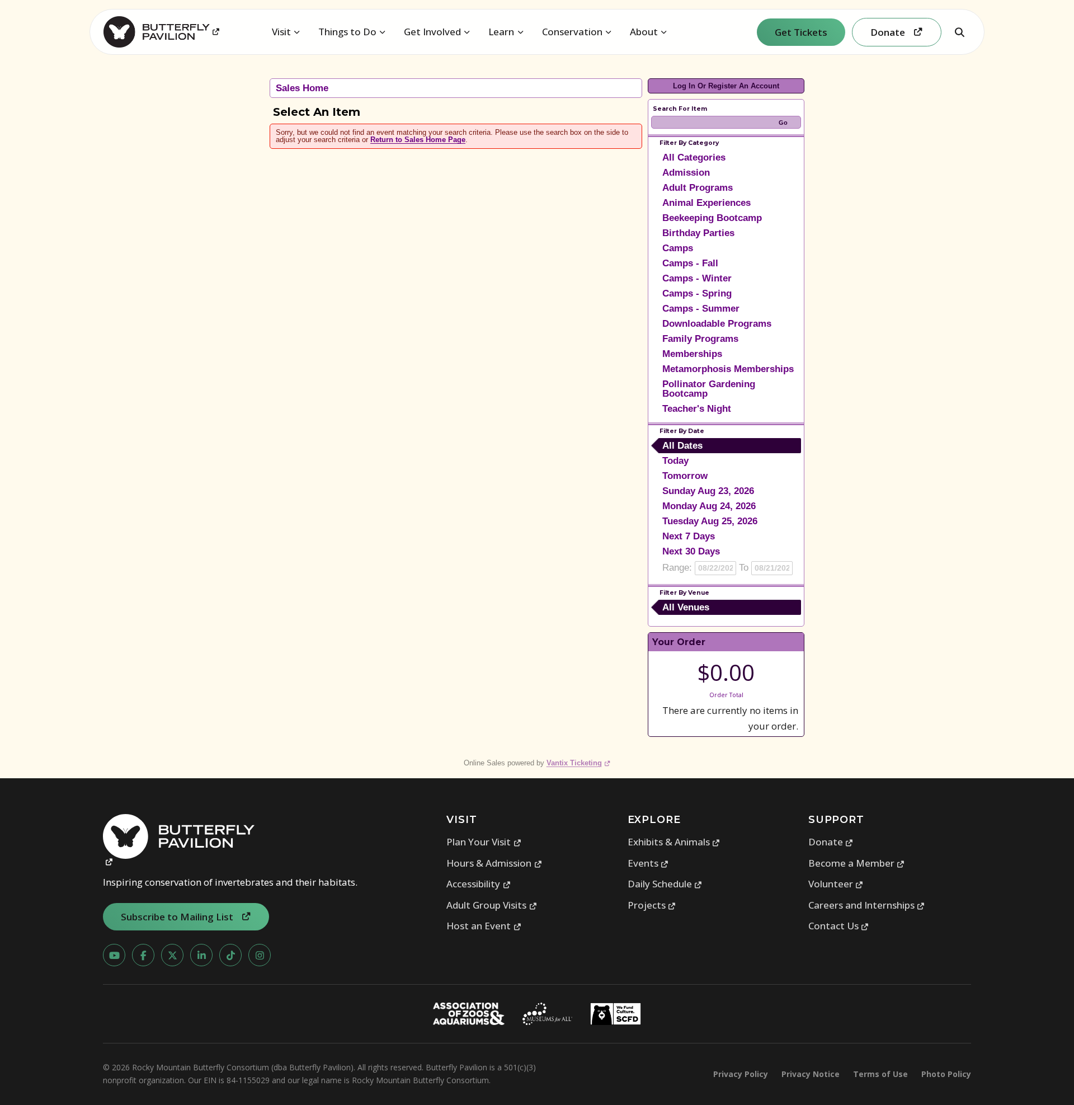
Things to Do (347, 31)
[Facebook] (143, 955)
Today (675, 460)
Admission (686, 172)
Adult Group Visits (491, 905)
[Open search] (959, 32)
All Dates (682, 445)
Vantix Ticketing (579, 763)
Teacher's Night (696, 408)
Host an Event (483, 925)
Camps (677, 248)
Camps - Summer (700, 308)
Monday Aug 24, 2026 (709, 506)
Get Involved (432, 31)
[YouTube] (114, 955)
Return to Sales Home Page (417, 139)
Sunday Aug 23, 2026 (708, 491)
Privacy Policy (740, 1074)
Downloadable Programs (716, 323)
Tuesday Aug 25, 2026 (709, 521)
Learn (501, 31)
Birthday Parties (698, 233)
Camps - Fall (690, 263)
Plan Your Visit (483, 841)
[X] (172, 955)
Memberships (692, 354)
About (644, 31)
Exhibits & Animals (674, 841)
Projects (652, 905)
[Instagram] (259, 955)
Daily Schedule (665, 883)
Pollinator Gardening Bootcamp (708, 389)
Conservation (572, 31)
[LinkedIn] (201, 955)
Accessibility (478, 883)
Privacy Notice (810, 1074)
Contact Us (838, 925)
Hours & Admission (494, 863)
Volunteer (836, 883)
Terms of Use (880, 1074)
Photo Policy (946, 1074)
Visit (281, 31)
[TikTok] (230, 955)
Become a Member (856, 863)
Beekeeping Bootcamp (712, 218)
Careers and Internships (866, 905)
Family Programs (700, 338)
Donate (831, 841)
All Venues (685, 607)
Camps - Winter (697, 278)
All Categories (694, 157)
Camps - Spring (697, 293)
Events (648, 863)
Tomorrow (685, 476)
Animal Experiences (706, 203)
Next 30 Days (691, 551)
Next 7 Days (688, 536)
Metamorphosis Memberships (728, 369)
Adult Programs (697, 187)
